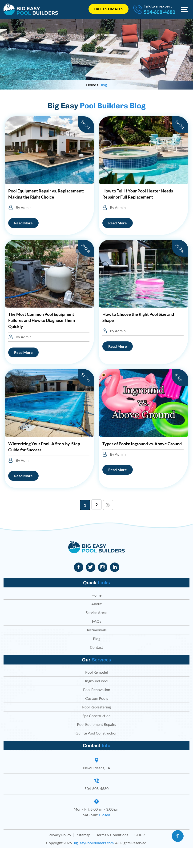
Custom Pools (96, 698)
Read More (23, 223)
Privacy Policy (59, 834)
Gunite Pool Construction (96, 733)
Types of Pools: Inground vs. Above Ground (142, 443)
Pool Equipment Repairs (96, 724)
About (96, 604)
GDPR (139, 834)
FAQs (96, 621)
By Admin (23, 207)
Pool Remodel (96, 672)
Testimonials (96, 630)
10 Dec (179, 247)
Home (96, 595)
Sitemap (83, 834)
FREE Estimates (108, 9)
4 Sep (178, 377)
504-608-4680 (159, 12)
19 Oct (85, 124)
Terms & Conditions (112, 834)
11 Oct (85, 377)
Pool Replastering (96, 707)
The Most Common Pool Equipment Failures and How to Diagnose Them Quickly (41, 320)
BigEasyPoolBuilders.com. (93, 842)
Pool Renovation (96, 689)
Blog (96, 638)
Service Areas (96, 612)
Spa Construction (96, 715)
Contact (96, 647)
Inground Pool (96, 681)
